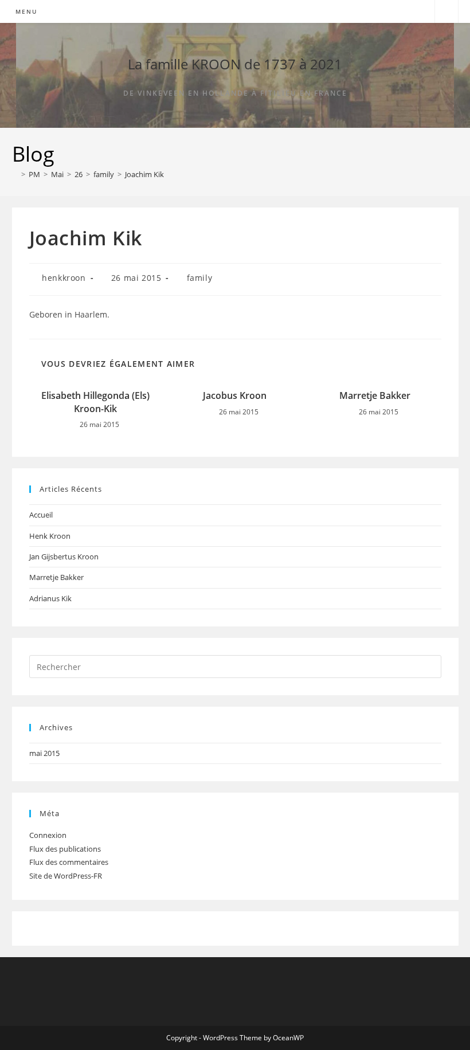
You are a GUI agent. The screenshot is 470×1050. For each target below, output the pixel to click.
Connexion (47, 835)
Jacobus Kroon (235, 395)
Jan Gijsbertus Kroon (64, 556)
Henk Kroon (49, 536)
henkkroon (63, 277)
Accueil (41, 515)
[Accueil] (15, 174)
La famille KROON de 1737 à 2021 (235, 63)
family (200, 277)
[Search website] (446, 12)
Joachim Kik (144, 174)
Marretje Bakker (374, 395)
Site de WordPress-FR (65, 876)
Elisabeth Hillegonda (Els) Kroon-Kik (95, 401)
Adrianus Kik (50, 598)
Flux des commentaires (68, 862)
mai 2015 (44, 753)
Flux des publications (65, 849)
